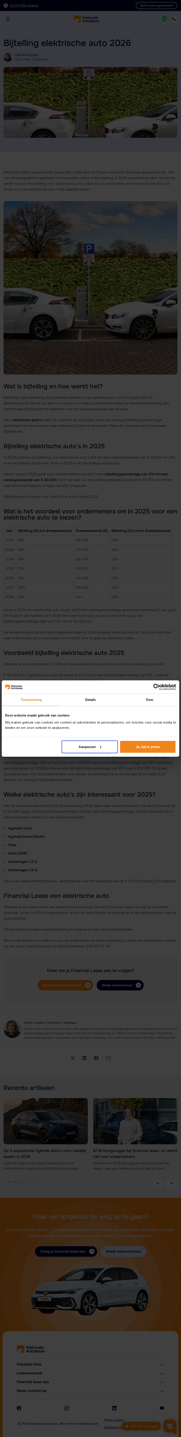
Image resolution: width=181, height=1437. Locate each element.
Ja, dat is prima (148, 746)
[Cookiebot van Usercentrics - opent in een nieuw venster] (156, 687)
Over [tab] (149, 700)
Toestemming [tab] (31, 700)
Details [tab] (90, 700)
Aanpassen (87, 746)
